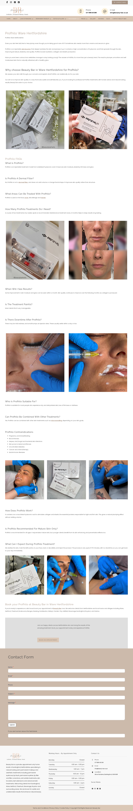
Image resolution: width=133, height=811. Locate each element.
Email (10, 676)
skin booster (26, 49)
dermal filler (23, 182)
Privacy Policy (54, 808)
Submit (12, 725)
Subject (11, 694)
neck (26, 198)
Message (12, 703)
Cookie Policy (64, 808)
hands (43, 198)
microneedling (56, 421)
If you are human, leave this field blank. (22, 731)
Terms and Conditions (40, 808)
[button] (7, 2)
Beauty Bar (57, 608)
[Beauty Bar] (17, 10)
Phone (10, 685)
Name (11, 667)
